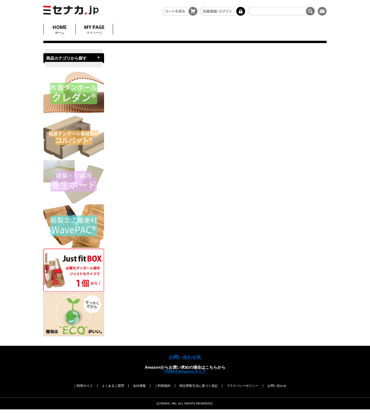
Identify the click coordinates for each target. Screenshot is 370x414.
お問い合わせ (276, 385)
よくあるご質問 (113, 385)
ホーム (59, 29)
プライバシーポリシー (242, 385)
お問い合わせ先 (185, 357)
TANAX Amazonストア (185, 371)
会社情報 (139, 385)
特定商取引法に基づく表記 (199, 385)
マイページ (94, 29)
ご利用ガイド (83, 385)
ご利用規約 (163, 385)
